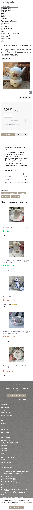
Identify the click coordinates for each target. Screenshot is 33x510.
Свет (2, 420)
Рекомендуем (5, 412)
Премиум (4, 445)
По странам (5, 435)
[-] (5, 115)
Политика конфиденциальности (15, 497)
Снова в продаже (6, 415)
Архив (3, 453)
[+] (11, 115)
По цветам (4, 429)
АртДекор (4, 448)
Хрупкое (22, 193)
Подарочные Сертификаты (9, 443)
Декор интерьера (6, 418)
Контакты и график (7, 457)
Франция (6, 196)
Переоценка (5, 407)
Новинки (4, 405)
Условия (4, 465)
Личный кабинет (6, 468)
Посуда (3, 410)
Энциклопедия (6, 462)
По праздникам (6, 440)
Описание (8, 134)
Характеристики (21, 134)
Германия (16, 196)
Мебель (3, 423)
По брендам (5, 432)
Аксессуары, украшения (9, 426)
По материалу (5, 437)
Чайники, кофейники (9, 193)
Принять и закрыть (16, 507)
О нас (3, 460)
